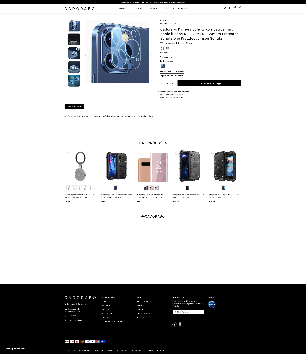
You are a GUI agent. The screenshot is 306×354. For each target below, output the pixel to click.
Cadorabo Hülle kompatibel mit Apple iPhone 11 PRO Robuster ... (188, 196)
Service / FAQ (107, 313)
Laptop (140, 309)
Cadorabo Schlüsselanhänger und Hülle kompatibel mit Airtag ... (79, 196)
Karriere (105, 317)
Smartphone (142, 301)
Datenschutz (137, 350)
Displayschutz (143, 313)
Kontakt (163, 350)
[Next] (150, 55)
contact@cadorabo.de (76, 320)
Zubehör (140, 317)
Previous (67, 188)
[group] (81, 166)
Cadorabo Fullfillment (112, 321)
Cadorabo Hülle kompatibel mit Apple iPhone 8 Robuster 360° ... (224, 196)
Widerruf (151, 350)
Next (94, 188)
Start (104, 301)
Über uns (105, 309)
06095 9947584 (73, 316)
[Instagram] (180, 324)
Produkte (106, 305)
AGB (110, 350)
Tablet (140, 305)
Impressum (122, 350)
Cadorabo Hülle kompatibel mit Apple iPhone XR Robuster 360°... (116, 196)
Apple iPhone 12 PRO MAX (172, 75)
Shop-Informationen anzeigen (171, 97)
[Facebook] (174, 324)
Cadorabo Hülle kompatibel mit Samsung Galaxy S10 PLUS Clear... (150, 196)
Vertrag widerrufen (15, 348)
